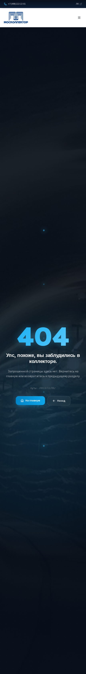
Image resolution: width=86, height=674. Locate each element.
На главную (32, 401)
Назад (61, 401)
